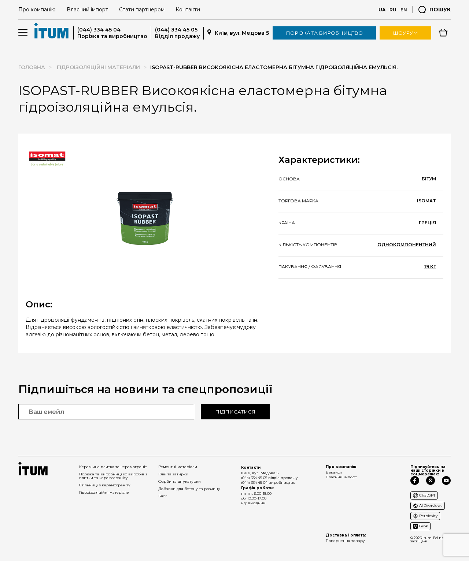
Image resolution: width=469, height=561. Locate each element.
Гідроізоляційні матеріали (104, 492)
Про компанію (37, 9)
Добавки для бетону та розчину (189, 488)
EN (403, 9)
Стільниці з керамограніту (104, 485)
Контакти (188, 9)
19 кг (430, 266)
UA (381, 9)
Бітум (429, 179)
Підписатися (235, 412)
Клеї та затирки (173, 474)
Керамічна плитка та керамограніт (113, 466)
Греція (427, 222)
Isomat (426, 200)
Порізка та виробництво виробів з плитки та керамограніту (113, 476)
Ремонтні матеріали (177, 466)
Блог (162, 496)
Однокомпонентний (406, 244)
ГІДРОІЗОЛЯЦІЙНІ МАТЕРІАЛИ (98, 67)
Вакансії (334, 472)
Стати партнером (142, 9)
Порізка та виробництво (324, 33)
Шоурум (405, 33)
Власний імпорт (87, 9)
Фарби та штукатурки (179, 481)
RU (392, 9)
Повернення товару (345, 540)
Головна (31, 67)
